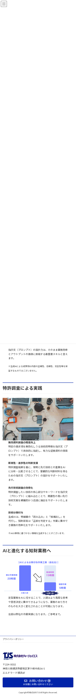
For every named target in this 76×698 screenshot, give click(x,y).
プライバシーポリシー (13, 639)
